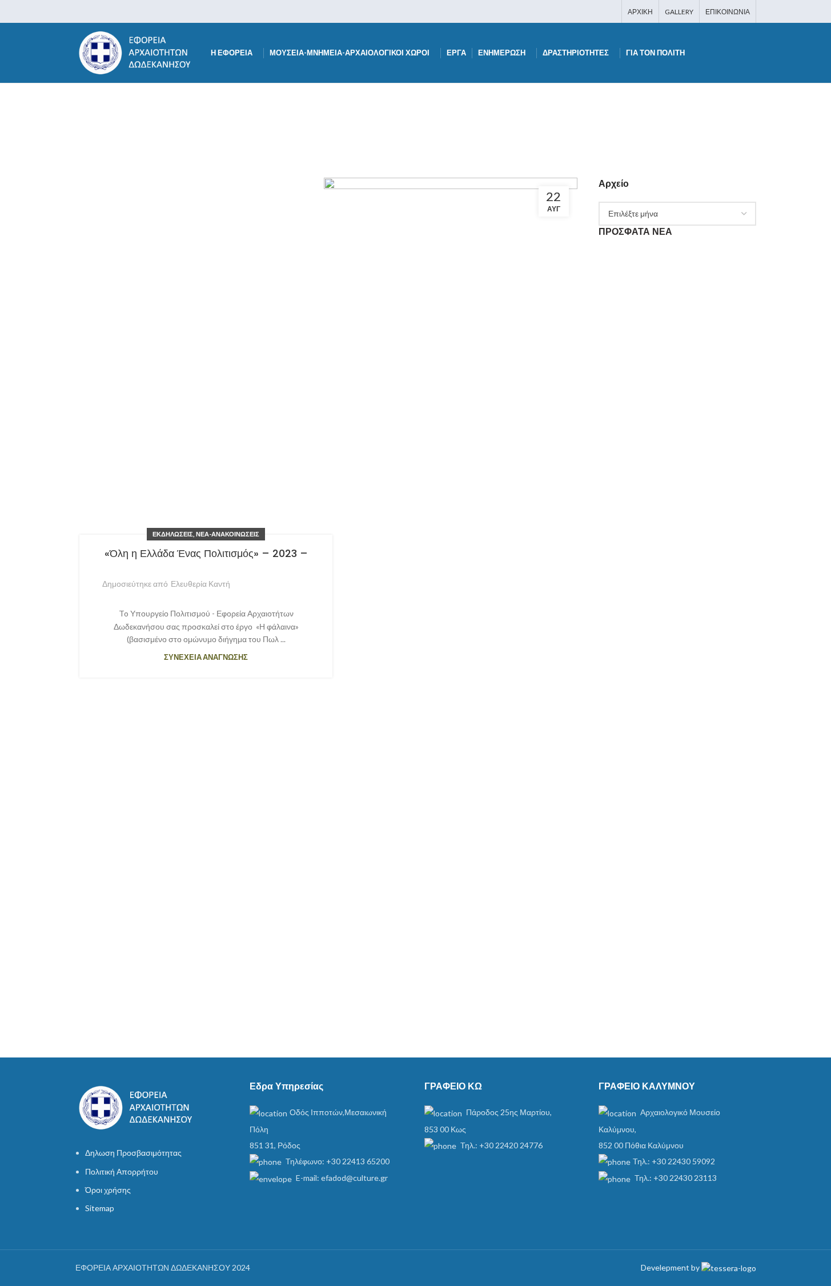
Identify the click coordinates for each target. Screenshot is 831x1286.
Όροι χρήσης (108, 1190)
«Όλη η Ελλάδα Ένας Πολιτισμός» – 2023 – (206, 553)
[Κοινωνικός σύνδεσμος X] (564, 11)
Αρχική (335, 114)
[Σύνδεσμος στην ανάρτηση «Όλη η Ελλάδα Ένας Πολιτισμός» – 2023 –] (450, 606)
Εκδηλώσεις (172, 534)
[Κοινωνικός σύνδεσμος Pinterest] (579, 11)
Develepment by (671, 1267)
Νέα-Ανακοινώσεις (227, 534)
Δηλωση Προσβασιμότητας (133, 1152)
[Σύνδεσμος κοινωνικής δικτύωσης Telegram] (608, 11)
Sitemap (99, 1208)
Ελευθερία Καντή (200, 583)
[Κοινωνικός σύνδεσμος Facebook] (550, 11)
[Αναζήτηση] (751, 53)
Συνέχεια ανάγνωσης (206, 657)
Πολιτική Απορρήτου (121, 1171)
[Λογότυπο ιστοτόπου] (137, 52)
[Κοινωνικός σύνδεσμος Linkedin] (594, 11)
